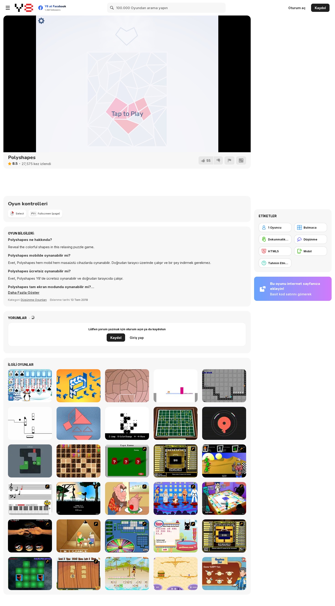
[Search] (112, 8)
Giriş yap (137, 338)
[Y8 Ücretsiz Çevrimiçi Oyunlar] (24, 8)
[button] (23, 292)
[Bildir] (229, 160)
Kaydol (320, 8)
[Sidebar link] (7, 7)
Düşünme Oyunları (34, 300)
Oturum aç (297, 8)
